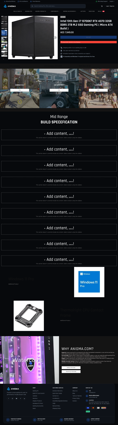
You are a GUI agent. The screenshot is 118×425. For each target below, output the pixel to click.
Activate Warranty (57, 391)
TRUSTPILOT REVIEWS (71, 371)
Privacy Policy (76, 398)
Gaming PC (35, 391)
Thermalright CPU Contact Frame (82, 313)
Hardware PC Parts (38, 403)
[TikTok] (20, 398)
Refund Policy (56, 406)
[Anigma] (10, 6)
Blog (74, 393)
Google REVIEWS (71, 367)
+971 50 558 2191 (93, 397)
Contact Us (56, 396)
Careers (75, 401)
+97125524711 (92, 392)
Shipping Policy (57, 408)
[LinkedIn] (24, 398)
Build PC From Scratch (38, 393)
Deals (34, 408)
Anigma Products (37, 401)
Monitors (35, 398)
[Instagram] (12, 398)
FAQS (54, 403)
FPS (20, 90)
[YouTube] (16, 398)
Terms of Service (77, 396)
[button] (23, 1)
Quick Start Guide (57, 393)
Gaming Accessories (38, 406)
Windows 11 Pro (21, 279)
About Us (75, 391)
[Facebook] (8, 398)
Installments (56, 398)
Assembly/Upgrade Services (60, 401)
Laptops (35, 396)
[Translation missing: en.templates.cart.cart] (102, 6)
